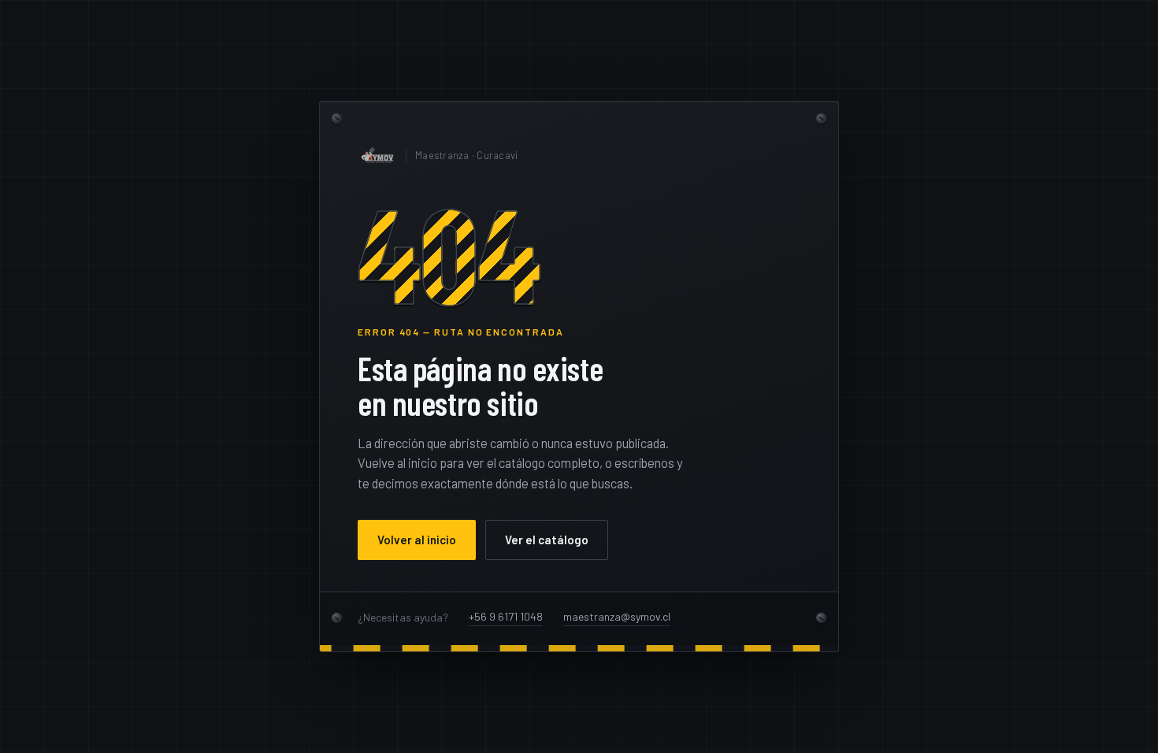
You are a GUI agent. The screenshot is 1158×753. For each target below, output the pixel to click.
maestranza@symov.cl (616, 616)
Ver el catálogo (546, 539)
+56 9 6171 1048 (506, 616)
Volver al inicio (416, 539)
